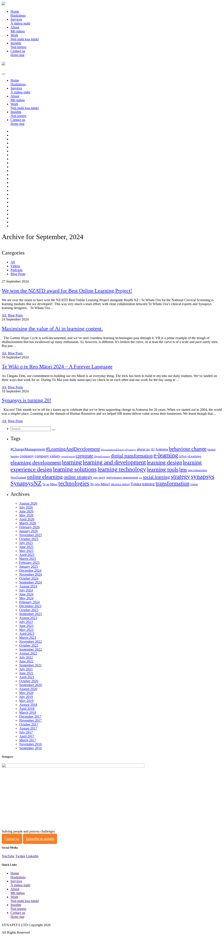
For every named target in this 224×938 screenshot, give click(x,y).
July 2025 (26, 543)
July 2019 (26, 697)
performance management (122, 477)
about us (143, 449)
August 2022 (28, 653)
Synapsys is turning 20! (26, 400)
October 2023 (28, 610)
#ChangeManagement (27, 449)
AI (152, 449)
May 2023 (26, 630)
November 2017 (30, 720)
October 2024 (28, 578)
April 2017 (26, 736)
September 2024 (30, 582)
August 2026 (28, 503)
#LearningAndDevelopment (73, 449)
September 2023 (30, 614)
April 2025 (26, 555)
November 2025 (30, 535)
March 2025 (27, 559)
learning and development (114, 462)
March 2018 (27, 712)
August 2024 (28, 586)
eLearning (194, 456)
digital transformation (132, 455)
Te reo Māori (100, 484)
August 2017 (28, 728)
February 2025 (29, 562)
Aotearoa (161, 449)
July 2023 (26, 622)
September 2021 (30, 665)
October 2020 (28, 681)
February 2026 (29, 527)
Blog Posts (17, 274)
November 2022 (30, 641)
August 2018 (28, 705)
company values (47, 456)
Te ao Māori (50, 484)
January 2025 (28, 566)
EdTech (183, 456)
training (148, 484)
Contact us (12, 839)
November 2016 (30, 744)
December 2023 (30, 606)
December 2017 (30, 716)
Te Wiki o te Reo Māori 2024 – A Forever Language (57, 366)
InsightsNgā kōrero (18, 45)
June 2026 (26, 511)
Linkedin (32, 856)
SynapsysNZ (26, 483)
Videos (15, 266)
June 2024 (26, 594)
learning (72, 462)
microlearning (197, 470)
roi (140, 478)
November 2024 (30, 574)
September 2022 (30, 649)
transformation (172, 483)
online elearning (45, 477)
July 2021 (26, 669)
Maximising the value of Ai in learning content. (52, 328)
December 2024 (30, 570)
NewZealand (18, 477)
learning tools (162, 469)
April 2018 (26, 708)
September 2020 (30, 685)
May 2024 (26, 598)
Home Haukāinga (18, 13)
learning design (164, 462)
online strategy (78, 477)
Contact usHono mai (17, 53)
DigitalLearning (102, 456)
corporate (84, 455)
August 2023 (28, 618)
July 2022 (26, 657)
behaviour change (187, 449)
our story (99, 477)
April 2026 (26, 519)
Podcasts (16, 270)
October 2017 (28, 724)
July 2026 (26, 507)
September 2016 (30, 748)
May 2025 (26, 551)
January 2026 (28, 531)
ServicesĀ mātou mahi (20, 21)
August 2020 (28, 689)
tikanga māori (120, 484)
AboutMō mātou (17, 29)
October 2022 (28, 645)
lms (183, 469)
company (27, 456)
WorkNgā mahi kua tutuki (24, 37)
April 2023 (26, 633)
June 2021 (26, 673)
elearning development (35, 462)
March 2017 (27, 740)
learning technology (122, 469)
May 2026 (26, 515)
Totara (136, 484)
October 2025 (28, 539)
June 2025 (26, 547)
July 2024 (26, 590)
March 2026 (27, 523)
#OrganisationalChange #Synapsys (118, 450)
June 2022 (26, 661)
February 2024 (29, 602)
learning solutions (75, 469)
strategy (180, 476)
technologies (73, 483)
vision (194, 484)
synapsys (202, 476)
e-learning (166, 455)
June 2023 (26, 626)
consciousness (68, 456)
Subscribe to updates (40, 839)
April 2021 (26, 677)
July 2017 (26, 732)
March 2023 (27, 637)
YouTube (8, 856)
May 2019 (26, 701)
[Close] (3, 74)
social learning (156, 477)
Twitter (20, 856)
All (12, 262)
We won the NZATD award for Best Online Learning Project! (67, 291)
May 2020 (26, 693)
